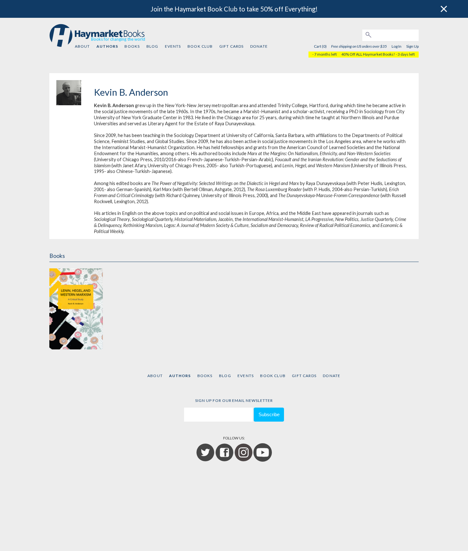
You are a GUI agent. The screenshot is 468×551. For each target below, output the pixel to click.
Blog (152, 46)
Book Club (200, 46)
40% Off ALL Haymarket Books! (368, 54)
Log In (396, 46)
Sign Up (412, 46)
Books (132, 46)
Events (173, 46)
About (82, 46)
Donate (259, 46)
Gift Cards (231, 46)
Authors (107, 46)
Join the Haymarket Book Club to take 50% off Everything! (234, 9)
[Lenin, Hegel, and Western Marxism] (76, 307)
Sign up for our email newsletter (234, 400)
